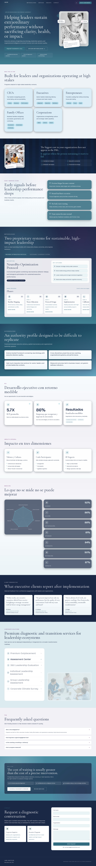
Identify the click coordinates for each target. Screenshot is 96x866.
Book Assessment (85, 2)
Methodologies (31, 2)
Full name (55, 808)
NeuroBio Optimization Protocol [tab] (16, 254)
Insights (48, 2)
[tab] (24, 653)
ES (76, 2)
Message (55, 827)
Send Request (71, 841)
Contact (56, 2)
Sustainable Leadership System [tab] (40, 254)
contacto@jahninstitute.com (72, 845)
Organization (56, 820)
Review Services (39, 786)
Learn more (54, 665)
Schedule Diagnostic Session (19, 786)
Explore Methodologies (35, 48)
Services (41, 2)
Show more (11, 309)
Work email (56, 814)
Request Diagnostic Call (15, 48)
